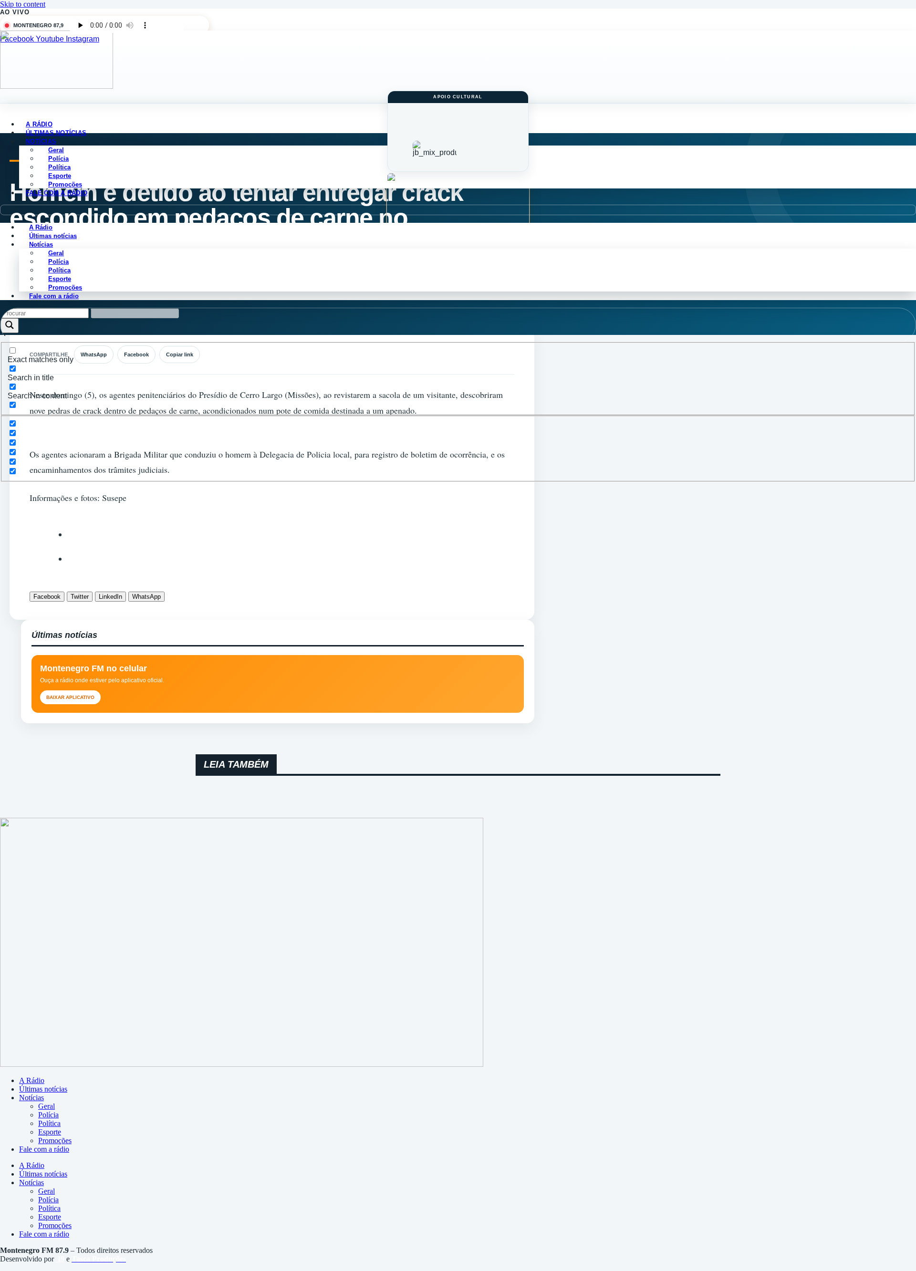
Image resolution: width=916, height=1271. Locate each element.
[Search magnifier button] (9, 325)
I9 (60, 1259)
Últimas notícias (43, 1089)
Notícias (31, 1098)
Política (49, 1123)
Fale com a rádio (56, 193)
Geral (46, 1106)
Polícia (48, 1115)
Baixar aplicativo (70, 697)
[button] (458, 210)
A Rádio (31, 1080)
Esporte (49, 1132)
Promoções (55, 1140)
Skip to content (22, 4)
